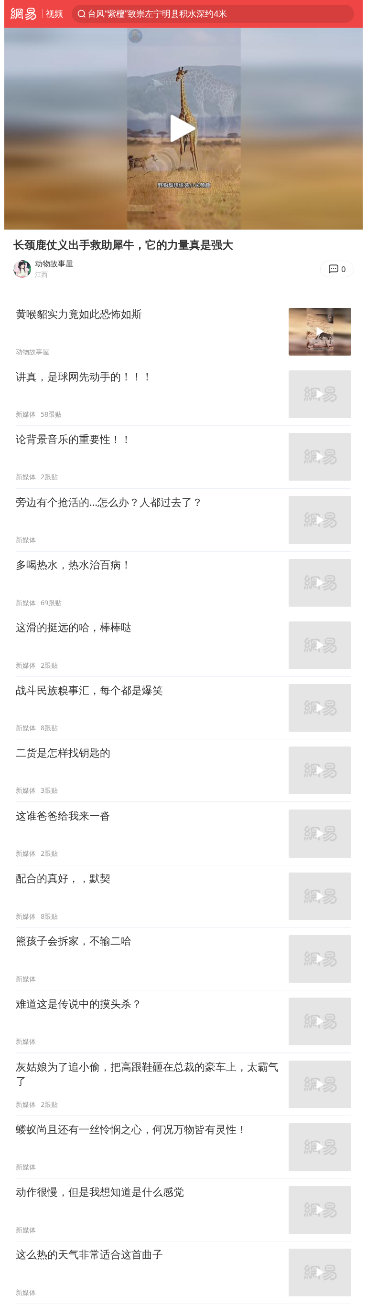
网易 (23, 14)
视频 (54, 13)
